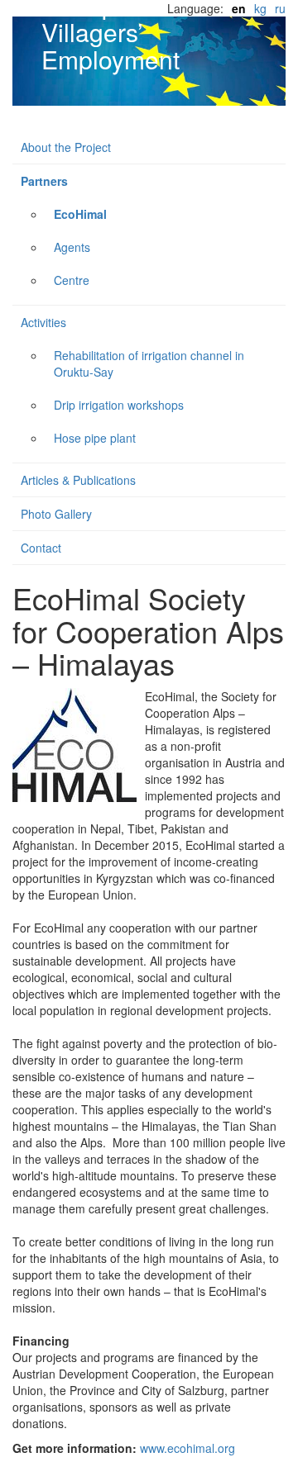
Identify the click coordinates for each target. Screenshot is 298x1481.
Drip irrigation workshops (119, 404)
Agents (72, 247)
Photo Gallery (56, 514)
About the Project (66, 147)
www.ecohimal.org (187, 1448)
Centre (71, 280)
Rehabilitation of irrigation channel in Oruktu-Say (149, 363)
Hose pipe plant (95, 438)
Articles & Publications (78, 480)
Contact (41, 547)
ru (280, 8)
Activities (43, 322)
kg (260, 8)
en (239, 8)
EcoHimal (80, 214)
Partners (44, 181)
